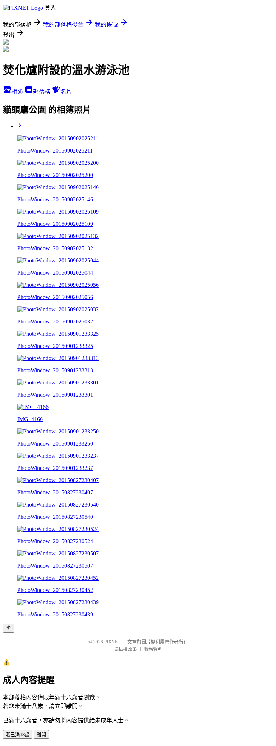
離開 (41, 734)
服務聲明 (153, 649)
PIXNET (112, 641)
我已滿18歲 (17, 734)
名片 (66, 92)
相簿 (18, 92)
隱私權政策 (125, 649)
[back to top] (8, 628)
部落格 (42, 92)
